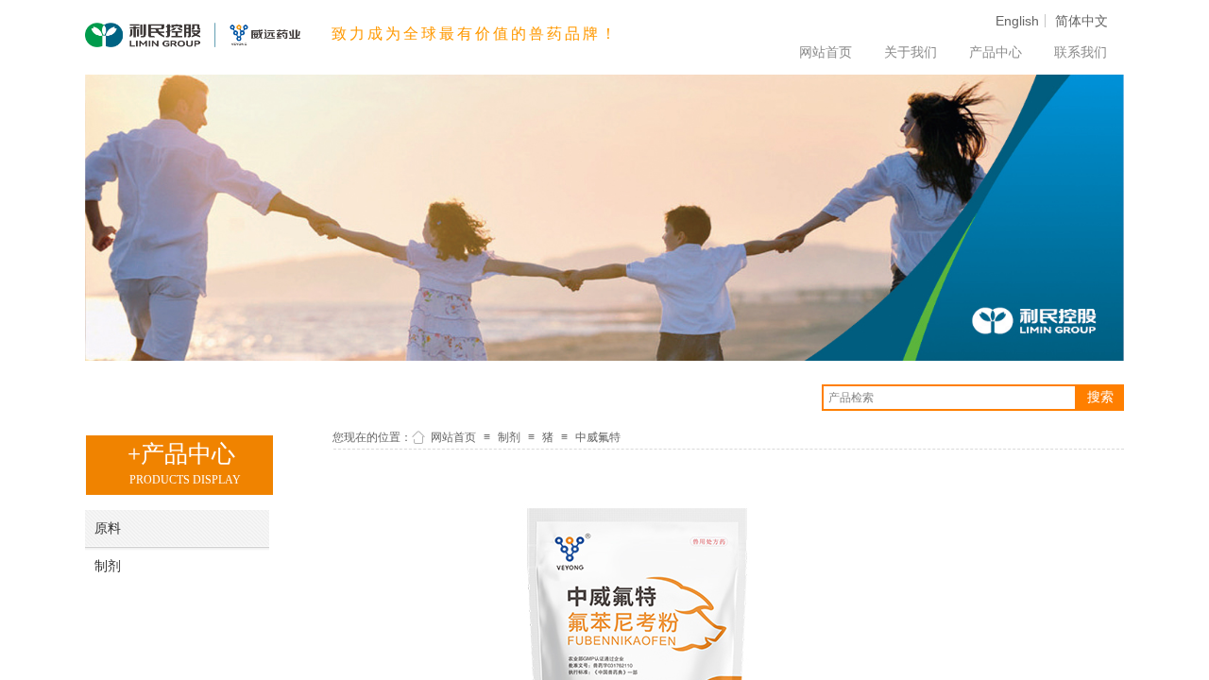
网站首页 (825, 52)
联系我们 (1080, 52)
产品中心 (995, 52)
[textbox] (949, 397)
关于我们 (910, 52)
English (1017, 20)
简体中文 (1081, 20)
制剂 (509, 437)
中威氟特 (598, 437)
